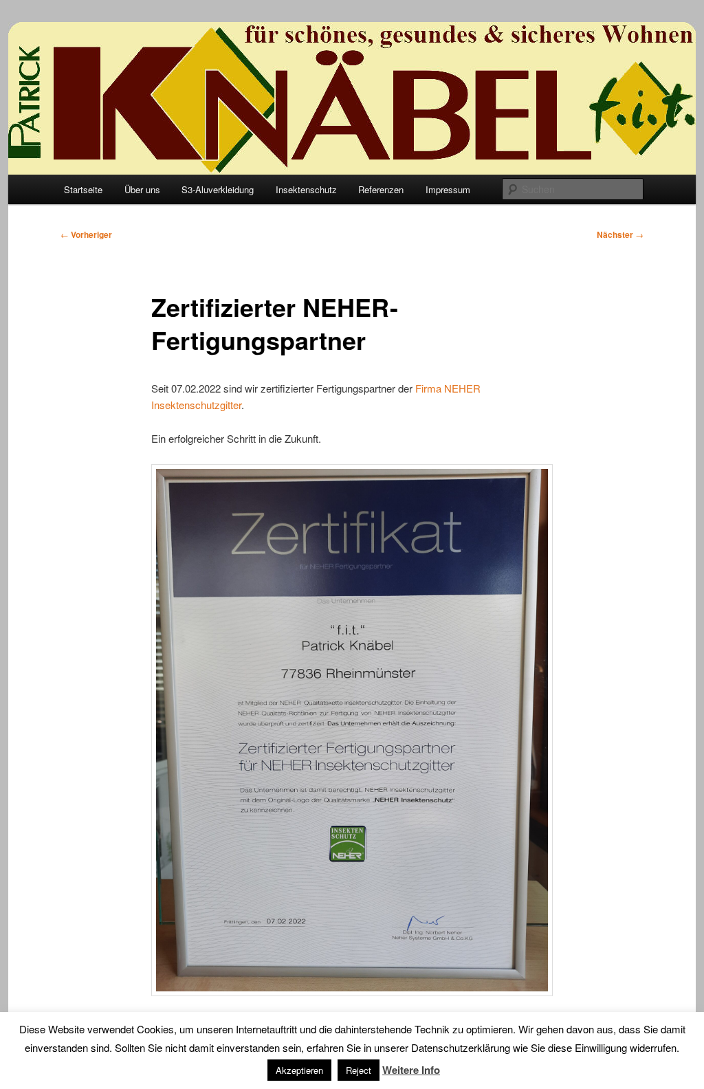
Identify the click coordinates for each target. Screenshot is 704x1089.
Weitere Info (411, 1069)
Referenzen (381, 189)
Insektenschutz (306, 189)
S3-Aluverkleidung (218, 189)
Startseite (83, 189)
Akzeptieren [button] (299, 1070)
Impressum (448, 189)
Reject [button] (358, 1070)
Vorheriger (86, 234)
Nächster (620, 234)
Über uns (142, 189)
